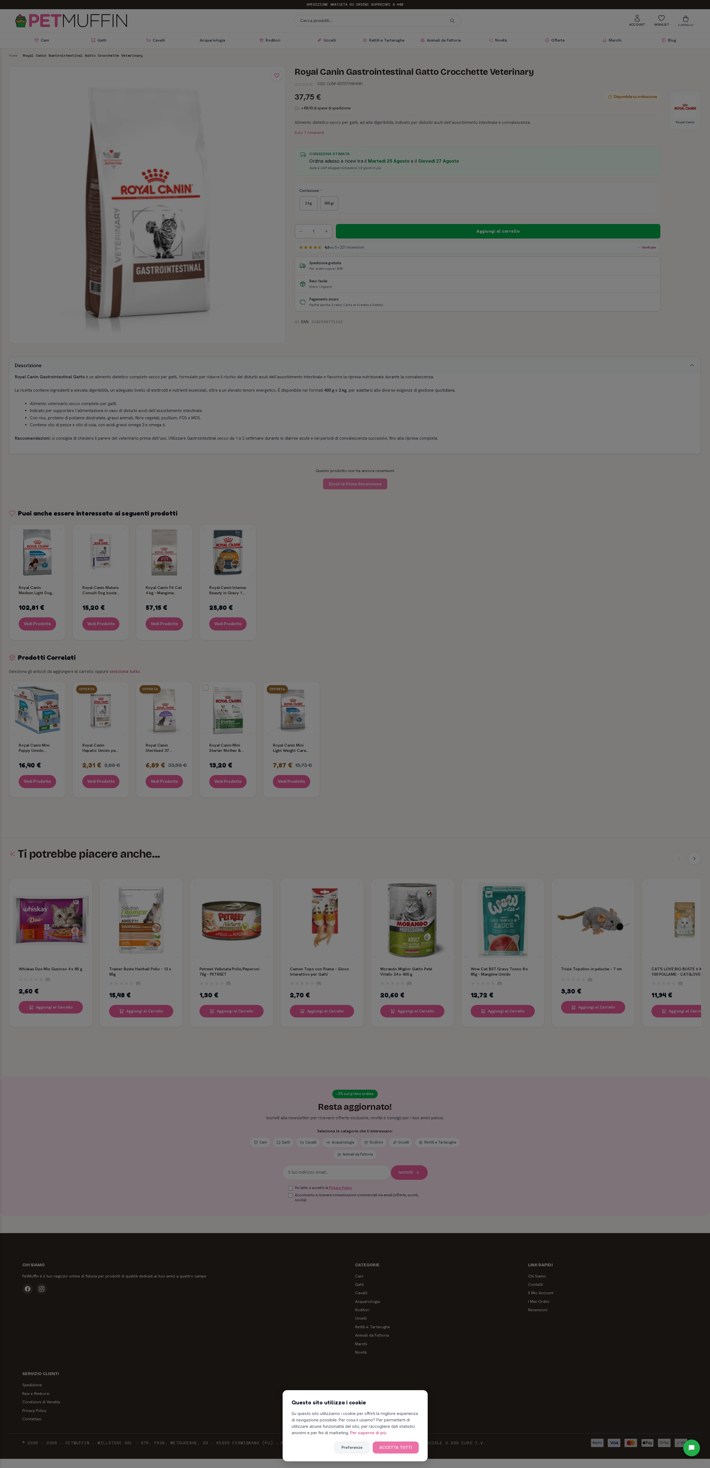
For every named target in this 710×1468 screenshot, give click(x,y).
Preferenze (351, 1447)
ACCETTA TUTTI (395, 1447)
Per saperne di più (368, 1432)
